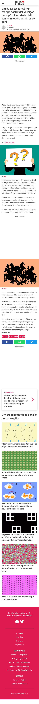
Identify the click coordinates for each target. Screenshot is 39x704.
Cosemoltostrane (9, 142)
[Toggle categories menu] (3, 2)
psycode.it (19, 645)
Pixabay (4, 176)
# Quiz (22, 336)
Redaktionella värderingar (19, 662)
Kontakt (19, 641)
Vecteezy (4, 288)
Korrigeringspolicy (19, 658)
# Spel (4, 336)
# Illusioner (13, 336)
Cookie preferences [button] (19, 684)
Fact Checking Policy (19, 655)
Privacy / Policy (19, 680)
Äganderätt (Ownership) (19, 666)
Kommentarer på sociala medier (20, 670)
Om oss (19, 637)
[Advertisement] (19, 81)
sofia (10, 25)
